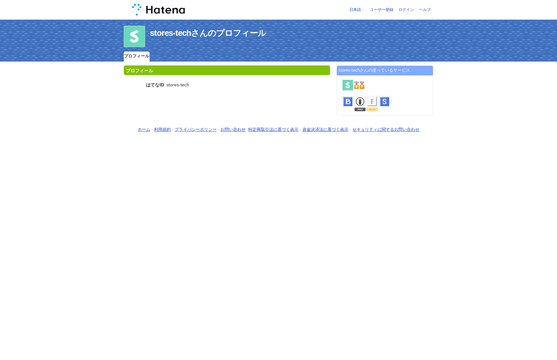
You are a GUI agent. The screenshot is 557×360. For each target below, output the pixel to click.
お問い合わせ (233, 129)
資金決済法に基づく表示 (325, 129)
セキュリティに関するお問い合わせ (385, 129)
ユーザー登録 (381, 9)
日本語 (355, 9)
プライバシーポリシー (196, 129)
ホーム (144, 129)
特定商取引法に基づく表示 (273, 129)
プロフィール (136, 56)
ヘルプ (425, 9)
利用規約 (162, 129)
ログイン (406, 9)
